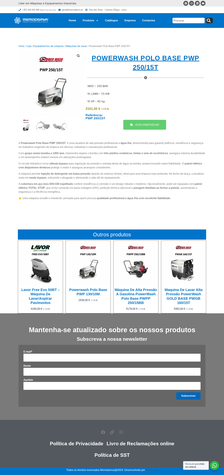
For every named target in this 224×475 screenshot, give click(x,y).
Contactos (148, 20)
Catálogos (111, 20)
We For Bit (152, 470)
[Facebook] (185, 3)
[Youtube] (203, 3)
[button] (78, 56)
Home (72, 20)
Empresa (130, 20)
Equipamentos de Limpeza (48, 46)
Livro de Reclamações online (140, 443)
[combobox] (189, 20)
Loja (29, 46)
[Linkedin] (197, 3)
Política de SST (112, 455)
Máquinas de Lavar (76, 46)
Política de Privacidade (76, 443)
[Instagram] (191, 3)
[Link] (112, 432)
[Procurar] (209, 20)
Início (21, 46)
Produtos (88, 20)
